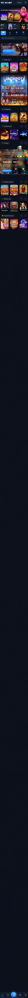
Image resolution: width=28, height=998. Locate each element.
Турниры (20, 996)
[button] (21, 59)
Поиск (8, 996)
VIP (25, 996)
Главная (2, 996)
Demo (5, 71)
